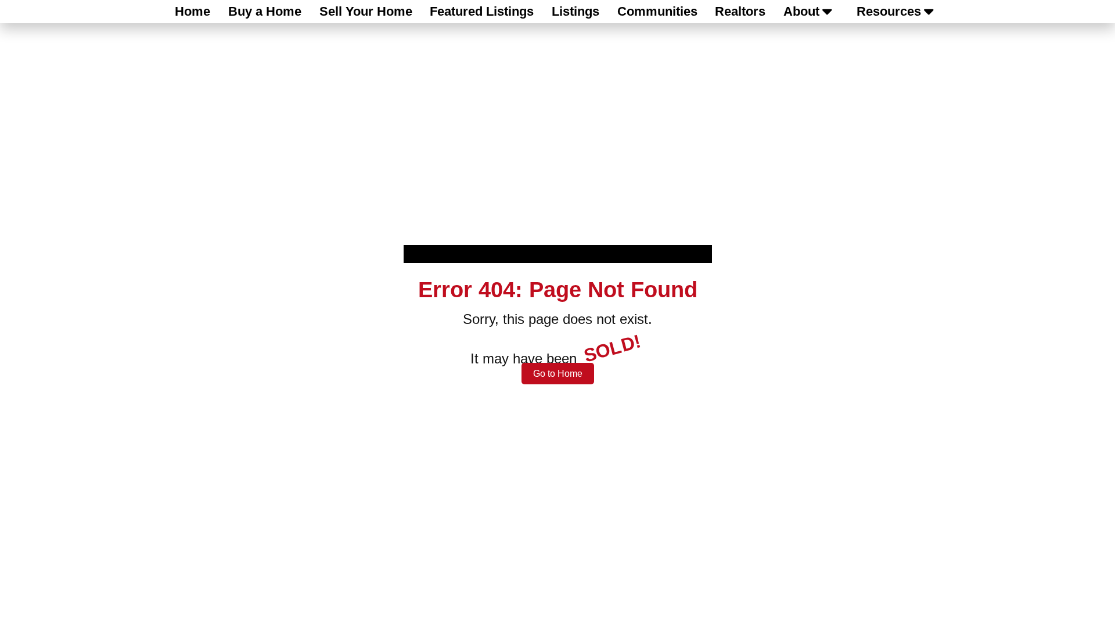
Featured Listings (482, 11)
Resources (889, 11)
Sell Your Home (365, 11)
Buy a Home (264, 11)
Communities (657, 11)
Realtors (740, 11)
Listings (575, 11)
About (801, 11)
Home (192, 11)
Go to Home (557, 374)
